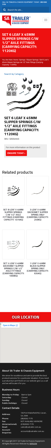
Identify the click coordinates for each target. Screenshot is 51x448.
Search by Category (14, 74)
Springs (22, 59)
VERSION (33, 443)
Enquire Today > (16, 153)
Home (15, 59)
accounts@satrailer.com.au (32, 431)
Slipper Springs (32, 59)
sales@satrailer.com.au (31, 427)
